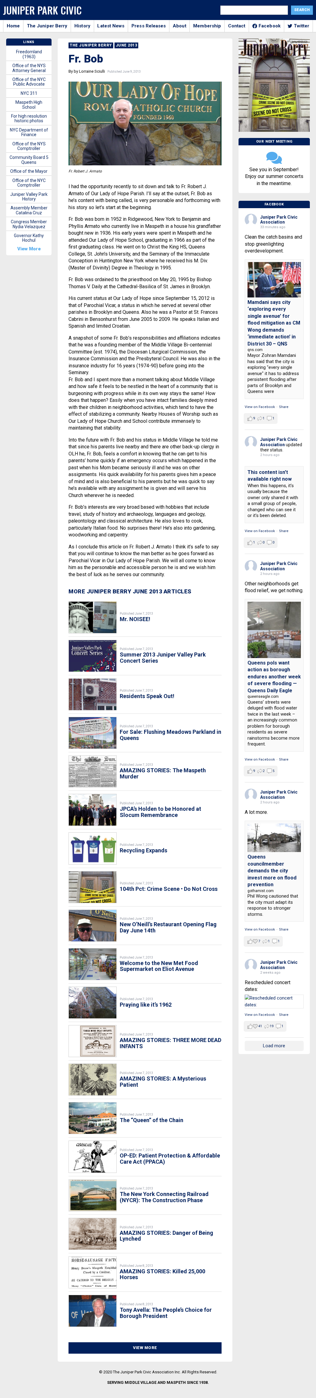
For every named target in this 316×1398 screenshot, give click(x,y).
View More (145, 1347)
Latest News (110, 26)
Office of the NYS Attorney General (29, 68)
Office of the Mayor (29, 171)
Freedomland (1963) (29, 54)
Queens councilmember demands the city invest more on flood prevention (272, 870)
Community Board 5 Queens (29, 159)
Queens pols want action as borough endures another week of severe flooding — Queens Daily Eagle (274, 676)
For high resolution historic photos (29, 118)
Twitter (302, 26)
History (82, 26)
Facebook (270, 26)
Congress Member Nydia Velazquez (29, 224)
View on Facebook (260, 407)
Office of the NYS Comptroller (29, 146)
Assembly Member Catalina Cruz (29, 210)
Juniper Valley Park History (29, 196)
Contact (237, 26)
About (179, 26)
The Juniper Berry (47, 26)
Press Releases (148, 26)
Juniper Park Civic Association (278, 220)
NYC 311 (29, 93)
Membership (207, 26)
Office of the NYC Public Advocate (29, 82)
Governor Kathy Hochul (29, 238)
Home (13, 26)
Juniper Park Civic (42, 10)
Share (284, 407)
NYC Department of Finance (29, 132)
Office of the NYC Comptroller (29, 183)
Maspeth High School (28, 104)
